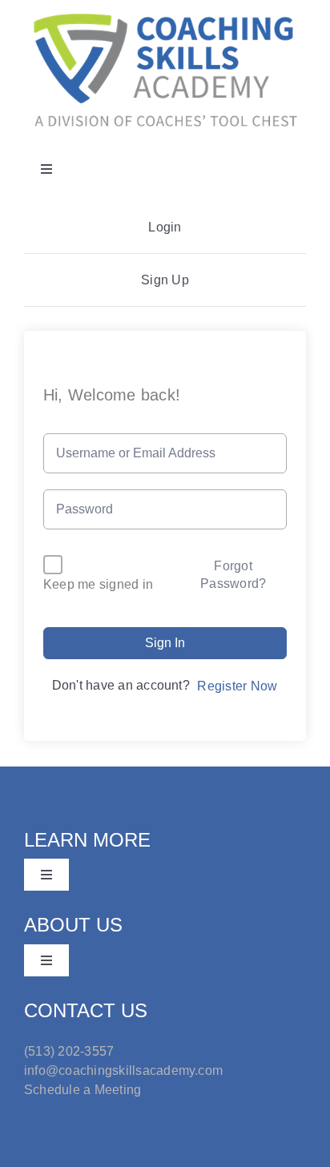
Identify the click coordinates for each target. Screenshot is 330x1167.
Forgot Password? (233, 574)
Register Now (237, 686)
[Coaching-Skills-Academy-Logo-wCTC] (165, 14)
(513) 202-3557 (69, 1051)
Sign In (165, 643)
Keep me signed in (98, 584)
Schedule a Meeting (82, 1090)
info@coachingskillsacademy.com (123, 1070)
